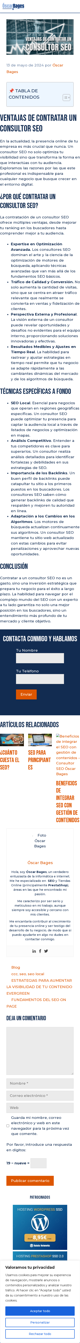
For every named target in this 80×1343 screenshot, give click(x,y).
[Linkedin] (34, 951)
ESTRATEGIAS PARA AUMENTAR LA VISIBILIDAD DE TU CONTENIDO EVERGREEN (39, 987)
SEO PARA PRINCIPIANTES (39, 760)
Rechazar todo (40, 1334)
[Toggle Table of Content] (64, 97)
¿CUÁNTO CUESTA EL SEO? (9, 760)
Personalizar (40, 1322)
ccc (14, 974)
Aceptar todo (40, 1311)
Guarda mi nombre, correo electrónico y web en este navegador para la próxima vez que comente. (40, 1125)
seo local (36, 974)
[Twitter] (46, 951)
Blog (15, 967)
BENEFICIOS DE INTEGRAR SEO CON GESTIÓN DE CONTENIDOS (67, 802)
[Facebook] (40, 951)
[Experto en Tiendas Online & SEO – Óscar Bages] (13, 6)
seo (22, 974)
